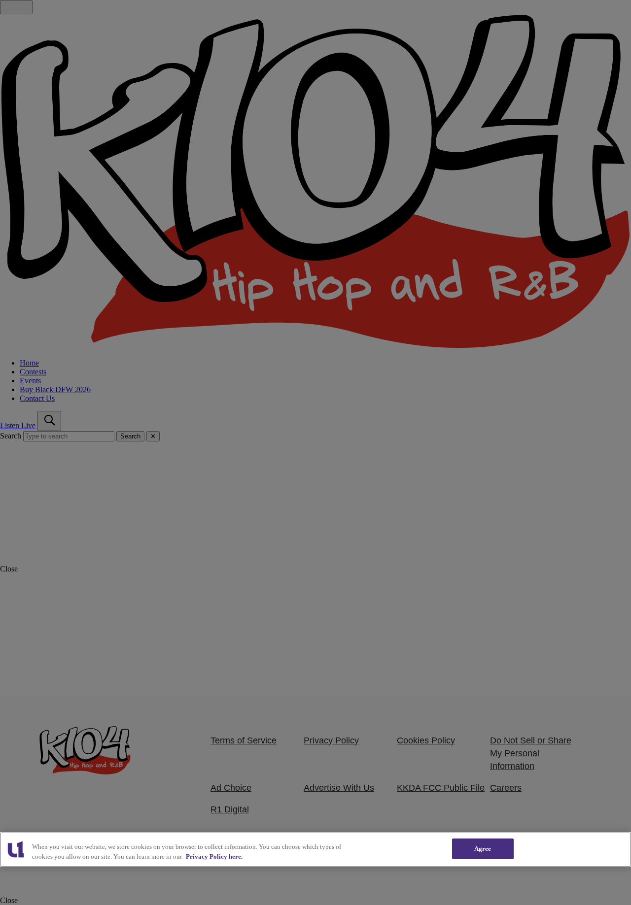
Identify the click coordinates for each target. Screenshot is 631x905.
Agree (482, 848)
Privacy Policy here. (214, 856)
